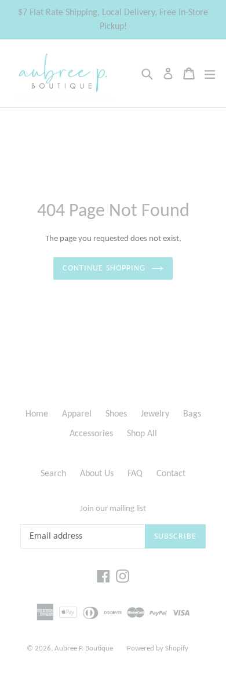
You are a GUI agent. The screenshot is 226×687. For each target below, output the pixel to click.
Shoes (116, 414)
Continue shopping (104, 268)
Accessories (91, 433)
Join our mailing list (113, 509)
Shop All (142, 433)
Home (36, 414)
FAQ (135, 473)
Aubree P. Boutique (83, 648)
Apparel (77, 414)
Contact (170, 473)
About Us (97, 473)
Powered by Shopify (157, 648)
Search (53, 473)
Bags (192, 414)
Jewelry (155, 414)
